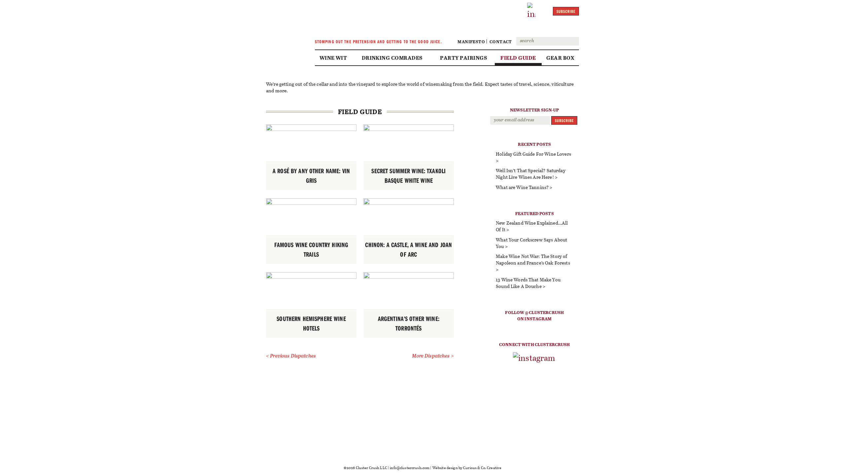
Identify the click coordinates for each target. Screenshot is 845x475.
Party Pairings (463, 57)
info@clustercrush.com (409, 467)
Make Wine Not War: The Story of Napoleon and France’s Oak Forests (533, 259)
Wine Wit (333, 57)
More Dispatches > (433, 356)
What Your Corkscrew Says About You (531, 243)
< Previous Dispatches (291, 356)
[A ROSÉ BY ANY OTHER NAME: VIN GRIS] (311, 129)
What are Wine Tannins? (522, 187)
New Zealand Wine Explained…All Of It (532, 226)
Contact (501, 41)
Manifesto (471, 41)
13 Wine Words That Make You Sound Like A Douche (528, 283)
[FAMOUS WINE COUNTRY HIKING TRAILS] (311, 203)
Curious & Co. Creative (482, 467)
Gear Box (560, 57)
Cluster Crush (285, 32)
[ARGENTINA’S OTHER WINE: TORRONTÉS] (408, 276)
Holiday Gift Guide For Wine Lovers (533, 153)
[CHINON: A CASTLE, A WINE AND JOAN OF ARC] (408, 203)
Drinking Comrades (392, 57)
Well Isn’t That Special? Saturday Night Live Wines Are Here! (530, 173)
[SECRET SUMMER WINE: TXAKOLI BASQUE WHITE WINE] (408, 129)
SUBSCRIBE (566, 11)
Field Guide (518, 57)
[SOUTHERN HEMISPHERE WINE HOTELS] (311, 276)
